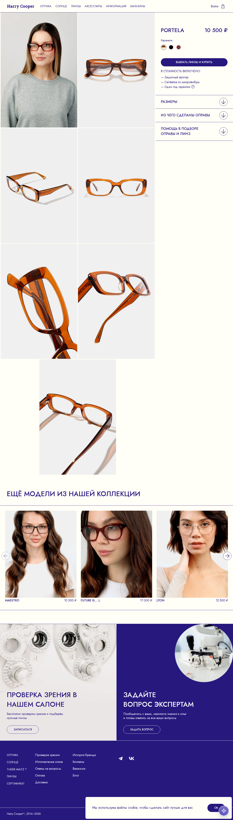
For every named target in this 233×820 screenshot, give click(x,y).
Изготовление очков (49, 762)
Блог (76, 775)
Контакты (78, 762)
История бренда (84, 755)
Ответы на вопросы (48, 768)
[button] (194, 102)
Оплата (40, 775)
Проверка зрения (47, 755)
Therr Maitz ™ (17, 769)
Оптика (45, 6)
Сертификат (16, 784)
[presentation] (227, 552)
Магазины (137, 6)
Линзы (76, 6)
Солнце (61, 6)
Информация (116, 6)
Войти (215, 6)
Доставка (41, 782)
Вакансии (79, 768)
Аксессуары (93, 6)
